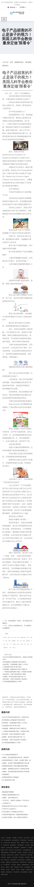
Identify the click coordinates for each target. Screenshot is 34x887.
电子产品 (5, 637)
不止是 (12, 637)
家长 (6, 641)
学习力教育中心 (25, 93)
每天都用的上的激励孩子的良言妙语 (14, 662)
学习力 (13, 647)
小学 (10, 647)
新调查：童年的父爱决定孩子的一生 (14, 677)
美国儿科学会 (23, 637)
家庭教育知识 (19, 62)
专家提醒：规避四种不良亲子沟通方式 (15, 669)
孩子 (16, 637)
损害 (9, 637)
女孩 (18, 641)
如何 (21, 641)
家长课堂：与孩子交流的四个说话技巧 (15, 679)
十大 (10, 644)
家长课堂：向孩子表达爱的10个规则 (14, 674)
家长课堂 (28, 641)
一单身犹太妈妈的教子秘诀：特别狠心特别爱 (17, 672)
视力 (18, 637)
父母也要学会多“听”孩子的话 (12, 667)
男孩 (24, 641)
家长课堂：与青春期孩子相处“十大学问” (15, 664)
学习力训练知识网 (14, 884)
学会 (25, 644)
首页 (11, 62)
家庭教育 (13, 641)
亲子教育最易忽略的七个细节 (12, 681)
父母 (7, 644)
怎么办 (18, 644)
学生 (28, 644)
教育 (9, 641)
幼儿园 (14, 644)
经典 (22, 644)
